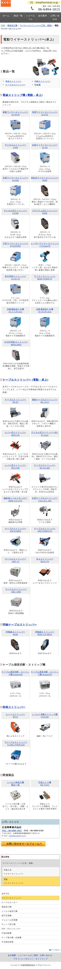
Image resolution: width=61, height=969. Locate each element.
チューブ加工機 (8, 924)
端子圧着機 (6, 916)
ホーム (6, 16)
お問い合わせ (54, 17)
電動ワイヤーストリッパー (13, 881)
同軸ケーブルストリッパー (20, 624)
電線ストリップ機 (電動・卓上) (23, 95)
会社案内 (42, 16)
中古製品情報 (7, 942)
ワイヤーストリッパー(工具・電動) (36, 25)
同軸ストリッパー (43, 81)
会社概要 (12, 955)
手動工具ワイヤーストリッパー (13, 872)
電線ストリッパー (13, 81)
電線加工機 (12, 25)
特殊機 (38, 85)
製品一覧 (18, 16)
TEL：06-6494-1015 (12, 831)
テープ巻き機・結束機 (11, 937)
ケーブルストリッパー (15, 85)
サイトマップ (41, 959)
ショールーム (30, 17)
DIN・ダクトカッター (11, 929)
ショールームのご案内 (28, 955)
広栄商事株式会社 (28, 965)
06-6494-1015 (49, 9)
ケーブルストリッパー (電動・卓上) (25, 379)
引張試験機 (6, 933)
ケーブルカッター (9, 902)
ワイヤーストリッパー (11, 898)
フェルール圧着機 (9, 920)
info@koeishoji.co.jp (47, 2)
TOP (3, 25)
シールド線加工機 (9, 911)
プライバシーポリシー (23, 959)
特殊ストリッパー (14, 707)
